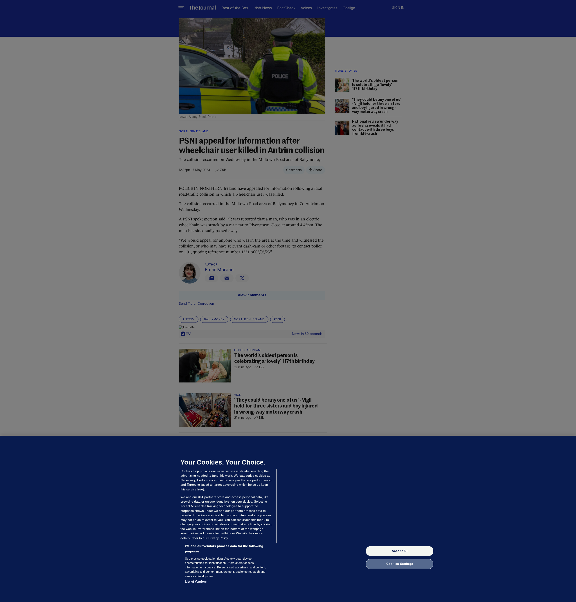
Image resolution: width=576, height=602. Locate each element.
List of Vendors (196, 581)
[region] (288, 519)
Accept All (399, 551)
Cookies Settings (399, 564)
